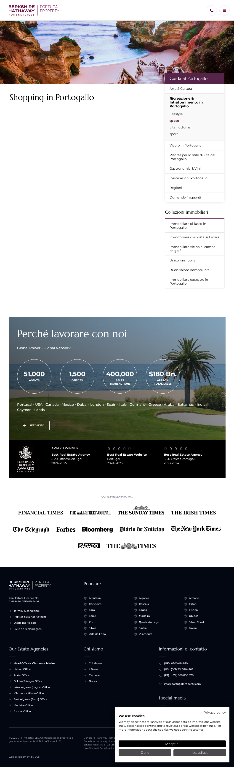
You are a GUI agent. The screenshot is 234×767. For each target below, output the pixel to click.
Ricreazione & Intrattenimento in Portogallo (186, 102)
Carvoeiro (95, 604)
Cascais (144, 604)
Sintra (143, 628)
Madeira (144, 615)
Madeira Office (23, 705)
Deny (145, 752)
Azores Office (22, 711)
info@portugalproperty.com (182, 683)
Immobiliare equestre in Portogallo (189, 281)
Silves (92, 628)
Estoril (193, 604)
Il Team (93, 669)
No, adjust (200, 752)
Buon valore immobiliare (190, 270)
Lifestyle (176, 114)
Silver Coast (196, 622)
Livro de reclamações (28, 629)
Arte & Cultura (181, 89)
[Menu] (224, 10)
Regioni (176, 188)
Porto (92, 622)
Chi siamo (95, 663)
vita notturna (180, 127)
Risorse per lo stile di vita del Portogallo (192, 157)
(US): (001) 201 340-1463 (178, 669)
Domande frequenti (185, 197)
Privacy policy (215, 712)
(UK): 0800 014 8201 (176, 663)
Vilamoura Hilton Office (29, 693)
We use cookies (131, 716)
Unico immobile (182, 260)
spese (174, 121)
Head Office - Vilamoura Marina (35, 663)
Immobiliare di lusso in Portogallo (188, 226)
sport (174, 134)
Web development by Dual (24, 756)
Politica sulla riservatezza (30, 616)
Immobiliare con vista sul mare (194, 237)
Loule (92, 615)
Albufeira (95, 598)
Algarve (144, 598)
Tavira (193, 628)
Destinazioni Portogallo (188, 178)
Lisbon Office (22, 669)
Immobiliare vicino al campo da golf (192, 249)
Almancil (194, 598)
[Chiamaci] (212, 10)
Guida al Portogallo (188, 78)
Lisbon (193, 610)
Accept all (172, 744)
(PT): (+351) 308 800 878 (179, 675)
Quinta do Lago (149, 622)
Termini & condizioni (27, 610)
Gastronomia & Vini (185, 168)
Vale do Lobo (97, 634)
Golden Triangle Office (28, 681)
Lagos (143, 610)
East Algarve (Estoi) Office (30, 699)
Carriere (94, 675)
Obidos (193, 615)
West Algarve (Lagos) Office (32, 687)
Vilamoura (145, 634)
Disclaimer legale (25, 622)
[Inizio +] (34, 10)
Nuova (93, 681)
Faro (92, 610)
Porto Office (21, 675)
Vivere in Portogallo (186, 145)
